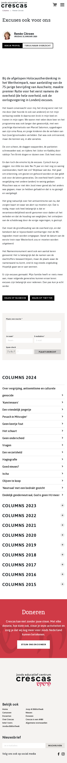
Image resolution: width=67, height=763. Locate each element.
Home (5, 709)
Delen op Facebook (15, 298)
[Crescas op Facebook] (59, 753)
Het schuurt (9, 431)
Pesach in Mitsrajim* (14, 416)
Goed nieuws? (10, 466)
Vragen (6, 445)
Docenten (6, 716)
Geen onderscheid (13, 438)
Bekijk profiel (12, 45)
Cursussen (6, 712)
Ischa (5, 473)
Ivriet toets (7, 723)
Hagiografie (9, 459)
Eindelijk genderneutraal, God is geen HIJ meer (31, 495)
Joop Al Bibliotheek (34, 709)
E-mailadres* (39, 336)
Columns (5, 10)
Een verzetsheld (12, 452)
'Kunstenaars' (10, 402)
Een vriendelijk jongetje (16, 409)
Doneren (29, 716)
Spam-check (11, 347)
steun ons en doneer (33, 644)
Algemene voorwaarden (36, 723)
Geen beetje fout (12, 423)
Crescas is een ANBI (34, 719)
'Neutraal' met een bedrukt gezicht (23, 488)
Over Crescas (8, 719)
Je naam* (9, 336)
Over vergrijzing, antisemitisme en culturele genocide (28, 392)
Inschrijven (55, 745)
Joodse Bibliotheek (10, 726)
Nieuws (29, 712)
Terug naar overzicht (37, 45)
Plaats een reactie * (14, 319)
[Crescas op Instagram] (63, 753)
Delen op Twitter (42, 298)
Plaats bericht (47, 352)
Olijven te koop (11, 480)
